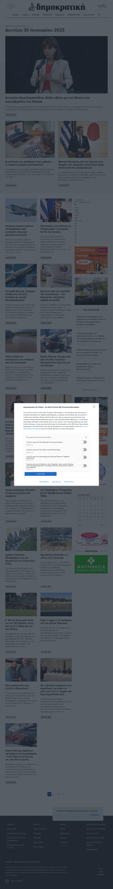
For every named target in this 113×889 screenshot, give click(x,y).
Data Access (56, 482)
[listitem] (56, 437)
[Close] (95, 407)
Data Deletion (44, 482)
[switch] (84, 442)
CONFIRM (41, 474)
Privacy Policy (69, 482)
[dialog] (56, 444)
